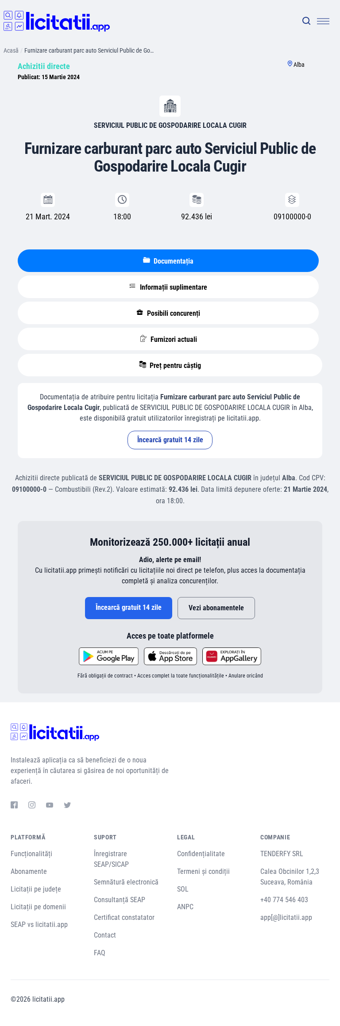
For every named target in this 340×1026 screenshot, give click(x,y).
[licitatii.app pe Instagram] (31, 806)
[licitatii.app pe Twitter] (67, 806)
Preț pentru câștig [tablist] (174, 365)
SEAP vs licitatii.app (39, 924)
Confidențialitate (201, 854)
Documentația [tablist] (172, 261)
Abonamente (29, 871)
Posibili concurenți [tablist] (172, 313)
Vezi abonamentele (216, 608)
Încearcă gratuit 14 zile (170, 440)
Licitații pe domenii (38, 907)
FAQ (99, 953)
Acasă (11, 50)
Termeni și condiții (203, 871)
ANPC (185, 907)
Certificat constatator (124, 917)
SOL (183, 889)
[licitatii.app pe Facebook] (14, 806)
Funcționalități (31, 854)
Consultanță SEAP (119, 900)
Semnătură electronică (126, 882)
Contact (105, 935)
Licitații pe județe (36, 889)
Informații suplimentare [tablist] (172, 287)
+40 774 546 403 (284, 900)
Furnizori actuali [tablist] (173, 339)
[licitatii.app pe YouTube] (49, 806)
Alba (299, 64)
